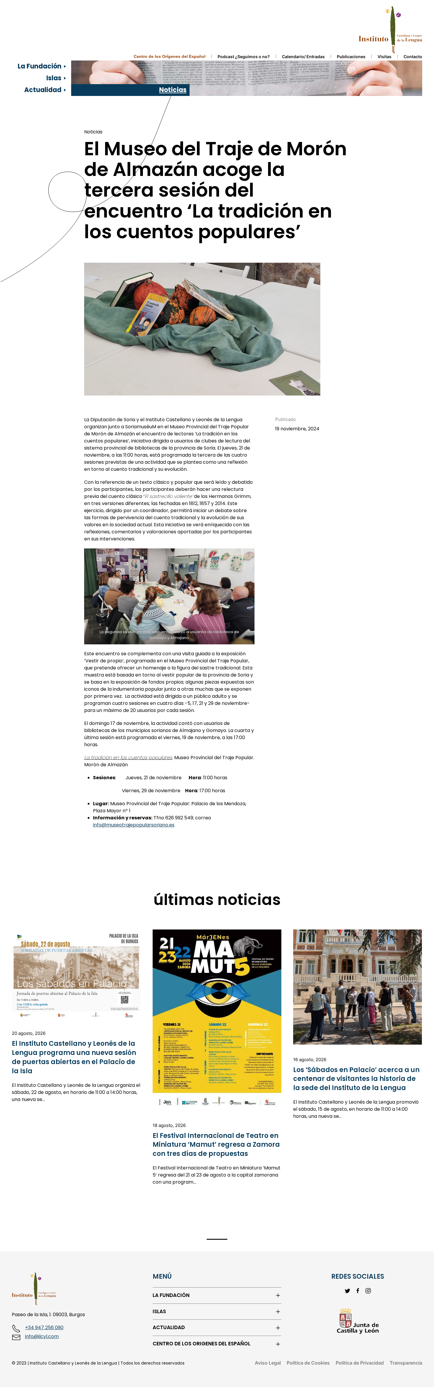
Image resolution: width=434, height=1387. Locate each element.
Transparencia (406, 1363)
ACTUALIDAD (169, 1327)
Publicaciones (351, 56)
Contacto (413, 56)
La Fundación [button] (39, 66)
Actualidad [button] (42, 89)
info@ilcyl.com (42, 1336)
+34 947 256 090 (44, 1327)
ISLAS (159, 1311)
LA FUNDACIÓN (171, 1295)
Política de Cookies (308, 1363)
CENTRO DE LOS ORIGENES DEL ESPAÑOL (201, 1343)
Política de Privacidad (360, 1363)
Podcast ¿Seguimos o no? (244, 56)
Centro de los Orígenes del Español (169, 56)
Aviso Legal (268, 1363)
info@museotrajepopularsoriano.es (133, 824)
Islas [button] (53, 78)
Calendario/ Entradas (303, 56)
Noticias (173, 89)
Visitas (384, 56)
